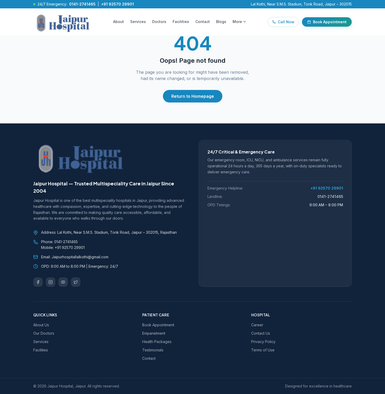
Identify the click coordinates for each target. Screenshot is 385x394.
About (118, 21)
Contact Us (260, 333)
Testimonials (152, 350)
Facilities (181, 21)
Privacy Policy (263, 341)
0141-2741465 (330, 196)
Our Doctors (43, 333)
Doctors (159, 21)
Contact (202, 21)
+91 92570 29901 (326, 188)
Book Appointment (329, 22)
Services (138, 21)
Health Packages (157, 341)
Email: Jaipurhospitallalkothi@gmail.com (74, 257)
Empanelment (153, 333)
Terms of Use (262, 350)
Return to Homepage (192, 96)
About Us (41, 325)
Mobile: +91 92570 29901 (63, 247)
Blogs (221, 21)
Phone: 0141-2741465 (59, 241)
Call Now (286, 22)
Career (257, 325)
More (237, 21)
